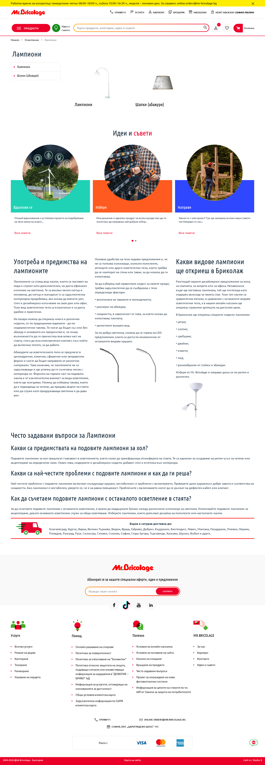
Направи (184, 207)
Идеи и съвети (206, 664)
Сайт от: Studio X (252, 760)
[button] (132, 241)
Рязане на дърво (25, 652)
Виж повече (22, 232)
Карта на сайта (132, 760)
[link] (215, 28)
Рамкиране (22, 671)
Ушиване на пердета (28, 677)
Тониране (21, 664)
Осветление (32, 39)
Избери (101, 207)
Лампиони (23, 67)
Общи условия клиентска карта (96, 694)
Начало (15, 39)
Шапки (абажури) (28, 75)
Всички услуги (23, 646)
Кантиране (21, 658)
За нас (201, 646)
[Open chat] (253, 743)
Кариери (202, 652)
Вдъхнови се (23, 207)
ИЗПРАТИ (167, 591)
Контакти (203, 658)
